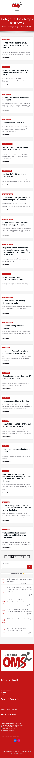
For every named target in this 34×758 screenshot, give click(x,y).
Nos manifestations (6, 690)
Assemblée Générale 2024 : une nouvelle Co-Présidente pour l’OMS (15, 72)
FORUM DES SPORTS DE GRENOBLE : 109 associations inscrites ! (16, 425)
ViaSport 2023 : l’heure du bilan (15, 401)
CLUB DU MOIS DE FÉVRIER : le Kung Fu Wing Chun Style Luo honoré (15, 45)
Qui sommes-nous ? (6, 689)
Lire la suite (5, 57)
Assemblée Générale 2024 (13, 123)
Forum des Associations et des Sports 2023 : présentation (15, 352)
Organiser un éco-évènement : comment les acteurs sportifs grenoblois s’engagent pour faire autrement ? (16, 251)
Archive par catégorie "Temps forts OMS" (20, 27)
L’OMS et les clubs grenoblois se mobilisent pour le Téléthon (16, 198)
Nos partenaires (5, 694)
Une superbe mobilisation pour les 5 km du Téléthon (15, 148)
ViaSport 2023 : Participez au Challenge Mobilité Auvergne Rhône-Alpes (15, 535)
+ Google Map (23, 583)
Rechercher (6, 563)
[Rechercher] (29, 567)
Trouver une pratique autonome (9, 709)
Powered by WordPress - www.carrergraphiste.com (15, 751)
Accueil (4, 27)
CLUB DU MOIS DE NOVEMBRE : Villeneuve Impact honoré (15, 223)
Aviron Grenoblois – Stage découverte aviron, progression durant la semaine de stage (19, 589)
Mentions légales (17, 755)
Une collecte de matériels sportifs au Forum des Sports (16, 377)
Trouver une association (7, 708)
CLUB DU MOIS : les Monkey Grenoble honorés (13, 302)
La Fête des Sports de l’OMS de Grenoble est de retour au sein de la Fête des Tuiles (16, 507)
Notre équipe (4, 692)
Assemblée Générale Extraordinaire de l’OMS (12, 278)
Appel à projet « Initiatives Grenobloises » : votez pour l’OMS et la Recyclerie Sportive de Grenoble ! (16, 477)
